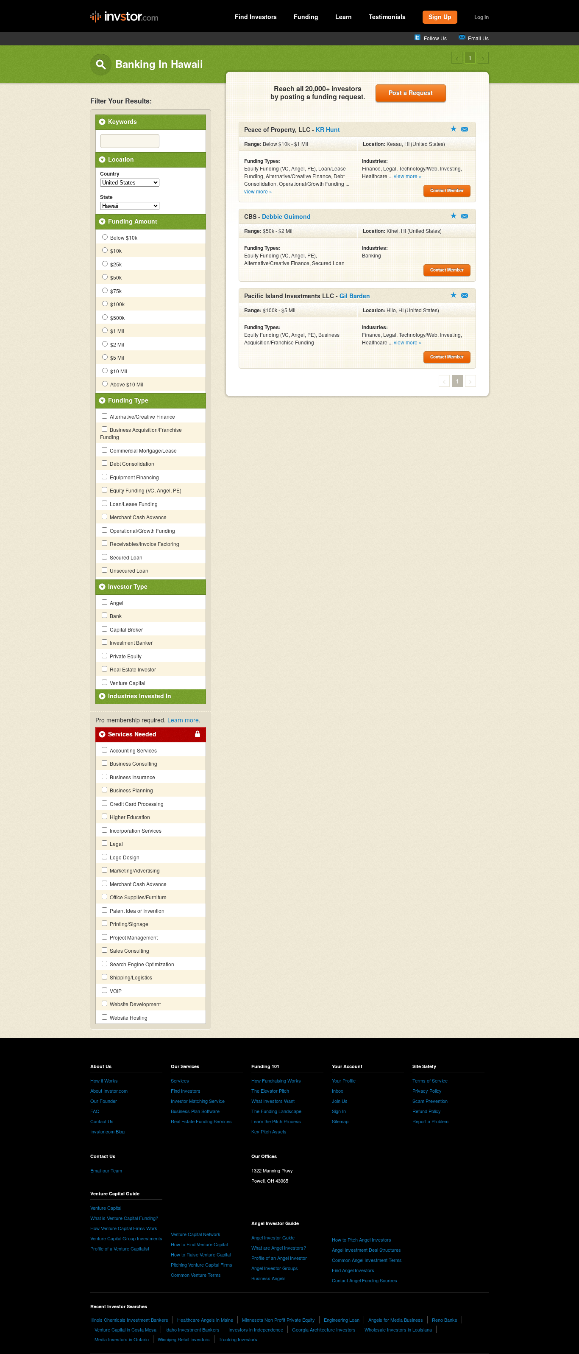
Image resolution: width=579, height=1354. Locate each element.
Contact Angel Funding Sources (364, 1280)
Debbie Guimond (286, 216)
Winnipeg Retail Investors (184, 1339)
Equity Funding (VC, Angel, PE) (145, 490)
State (106, 197)
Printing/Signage (128, 923)
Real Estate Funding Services (201, 1121)
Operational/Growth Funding (142, 530)
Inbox (337, 1090)
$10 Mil (118, 371)
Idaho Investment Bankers (192, 1329)
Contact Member (464, 129)
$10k (115, 250)
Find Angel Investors (353, 1270)
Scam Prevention (430, 1100)
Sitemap (340, 1121)
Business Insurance (132, 777)
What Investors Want (273, 1100)
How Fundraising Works (276, 1080)
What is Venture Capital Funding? (124, 1217)
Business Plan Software (195, 1111)
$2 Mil (116, 344)
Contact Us (102, 1121)
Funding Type (128, 400)
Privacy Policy (427, 1090)
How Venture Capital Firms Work (123, 1228)
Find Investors (256, 16)
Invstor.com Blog (107, 1131)
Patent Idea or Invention (136, 910)
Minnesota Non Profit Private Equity (278, 1319)
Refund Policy (426, 1111)
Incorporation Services (135, 830)
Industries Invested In (139, 695)
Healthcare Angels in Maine (205, 1319)
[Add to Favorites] (453, 128)
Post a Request (411, 92)
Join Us (340, 1100)
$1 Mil (116, 330)
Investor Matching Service (198, 1100)
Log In (481, 17)
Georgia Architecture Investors (324, 1329)
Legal (116, 843)
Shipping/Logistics (130, 977)
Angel (116, 602)
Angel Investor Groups (274, 1267)
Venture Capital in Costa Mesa (125, 1329)
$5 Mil (116, 357)
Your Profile (344, 1080)
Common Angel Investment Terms (367, 1259)
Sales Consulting (129, 950)
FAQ (95, 1111)
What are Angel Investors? (278, 1247)
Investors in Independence (255, 1329)
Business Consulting (133, 763)
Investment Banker (131, 642)
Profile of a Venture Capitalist (119, 1248)
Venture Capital (127, 682)
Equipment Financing (134, 477)
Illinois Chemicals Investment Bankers (129, 1319)
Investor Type (128, 586)
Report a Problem (430, 1121)
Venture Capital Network (195, 1234)
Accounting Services (133, 750)
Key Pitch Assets (269, 1131)
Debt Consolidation (131, 463)
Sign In (339, 1111)
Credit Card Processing (136, 803)
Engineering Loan (341, 1319)
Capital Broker (126, 629)
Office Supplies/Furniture (138, 897)
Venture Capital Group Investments (126, 1238)
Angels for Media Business (395, 1319)
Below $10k (123, 237)
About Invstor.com (109, 1090)
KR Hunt (328, 129)
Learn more (183, 720)
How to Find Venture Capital (199, 1244)
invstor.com (124, 17)
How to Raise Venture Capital (201, 1254)
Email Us (478, 38)
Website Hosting (128, 1017)
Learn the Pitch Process (276, 1121)
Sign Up (440, 16)
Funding (306, 16)
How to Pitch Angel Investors (361, 1239)
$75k (115, 290)
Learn (343, 16)
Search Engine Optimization (141, 964)
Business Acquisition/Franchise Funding (141, 433)
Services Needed (132, 734)
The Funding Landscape (276, 1111)
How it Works (104, 1080)
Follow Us (435, 38)
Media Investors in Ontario (122, 1339)
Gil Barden (355, 295)
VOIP (115, 990)
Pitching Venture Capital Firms (201, 1264)
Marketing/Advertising (134, 870)
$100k (117, 304)
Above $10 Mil (126, 384)
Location (121, 159)
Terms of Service (430, 1080)
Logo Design (124, 857)
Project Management (133, 937)
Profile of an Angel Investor (279, 1257)
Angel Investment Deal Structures (366, 1249)
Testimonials (387, 16)
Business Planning (131, 790)
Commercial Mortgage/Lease (143, 450)
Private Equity (125, 656)
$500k (117, 317)
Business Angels (268, 1278)
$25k (115, 264)
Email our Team (106, 1170)
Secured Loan (125, 557)
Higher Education (129, 816)
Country (110, 174)
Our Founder (103, 1100)
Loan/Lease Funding (133, 503)
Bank (115, 615)
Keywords (122, 121)
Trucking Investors (238, 1339)
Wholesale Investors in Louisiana (398, 1329)
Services (180, 1080)
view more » (258, 191)
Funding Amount (132, 221)
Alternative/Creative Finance (142, 416)
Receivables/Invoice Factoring (144, 543)
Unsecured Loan (128, 570)
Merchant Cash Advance (138, 516)
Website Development (135, 1003)
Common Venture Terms (196, 1274)
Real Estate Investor (132, 669)
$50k (115, 277)
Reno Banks (444, 1319)
